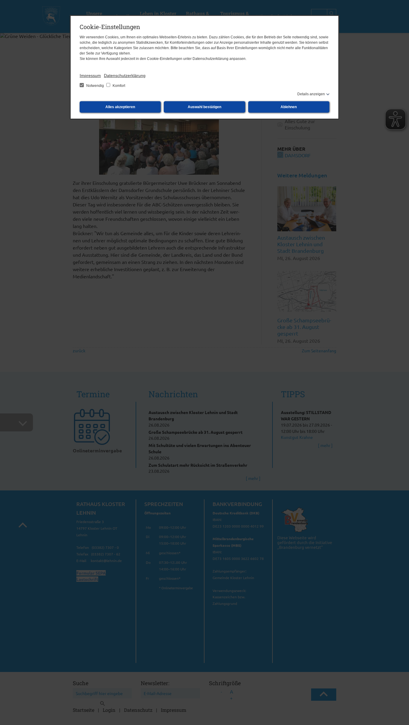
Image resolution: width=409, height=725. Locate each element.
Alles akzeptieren (120, 107)
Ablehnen (289, 107)
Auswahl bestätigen (204, 107)
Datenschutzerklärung (125, 75)
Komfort (118, 86)
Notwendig (95, 86)
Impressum (90, 75)
